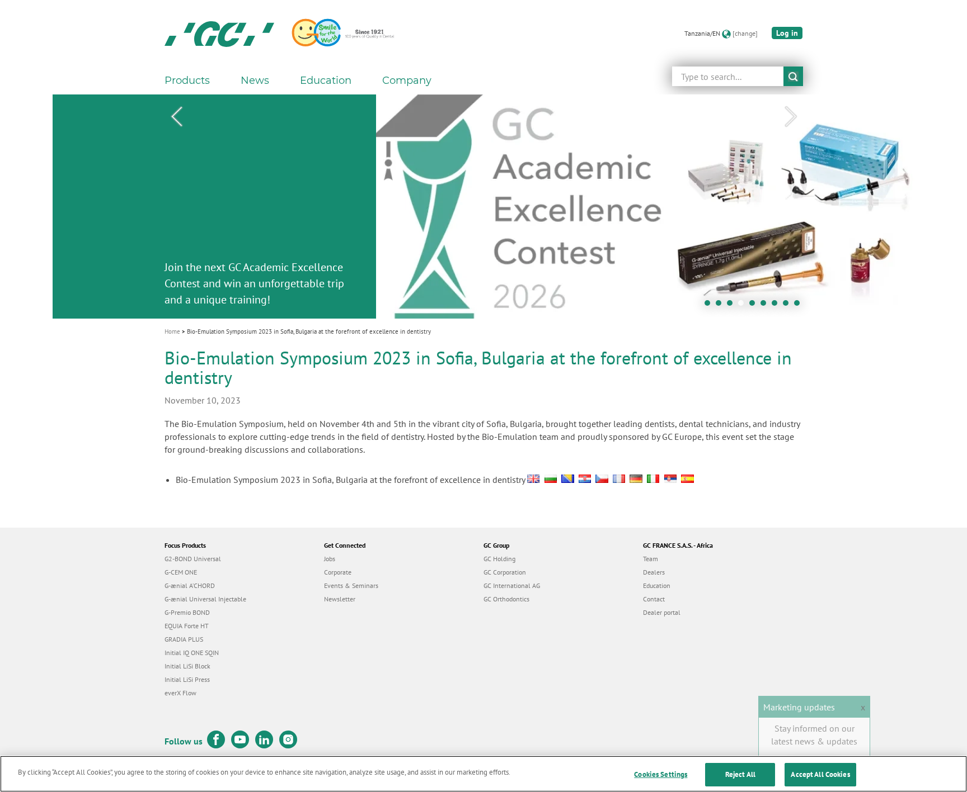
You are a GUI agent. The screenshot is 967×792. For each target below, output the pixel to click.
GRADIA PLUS (184, 639)
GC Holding (499, 558)
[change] (745, 33)
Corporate (337, 572)
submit (793, 76)
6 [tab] (766, 305)
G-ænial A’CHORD (190, 585)
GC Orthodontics (506, 599)
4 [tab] (743, 305)
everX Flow (180, 693)
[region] (483, 774)
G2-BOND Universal (193, 558)
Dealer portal (661, 612)
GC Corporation (505, 572)
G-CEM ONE (181, 572)
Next (790, 117)
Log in (787, 33)
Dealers (654, 572)
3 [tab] (732, 305)
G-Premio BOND (187, 612)
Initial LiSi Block (187, 666)
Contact (654, 599)
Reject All (740, 774)
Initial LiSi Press (187, 679)
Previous (176, 117)
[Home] (219, 34)
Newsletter (339, 599)
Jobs (329, 558)
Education (656, 585)
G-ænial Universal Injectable (205, 599)
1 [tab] (710, 305)
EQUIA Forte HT (187, 626)
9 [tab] (799, 305)
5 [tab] (755, 305)
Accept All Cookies (820, 774)
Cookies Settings (660, 774)
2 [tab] (721, 305)
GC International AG (512, 585)
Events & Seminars (351, 585)
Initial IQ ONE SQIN (192, 652)
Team (650, 558)
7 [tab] (777, 305)
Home (172, 331)
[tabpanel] (483, 206)
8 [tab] (788, 305)
